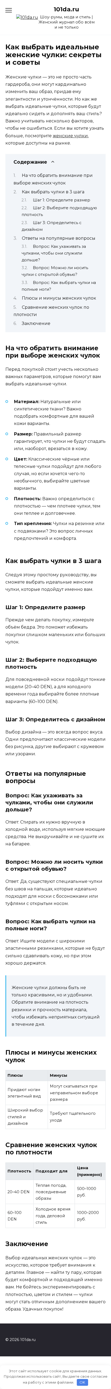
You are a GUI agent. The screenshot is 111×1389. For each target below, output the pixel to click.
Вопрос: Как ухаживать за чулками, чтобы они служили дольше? (54, 253)
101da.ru (66, 9)
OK (82, 1382)
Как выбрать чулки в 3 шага (53, 191)
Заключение (36, 323)
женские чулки (70, 135)
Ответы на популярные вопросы (58, 238)
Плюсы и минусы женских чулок (59, 298)
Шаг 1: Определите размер (61, 200)
